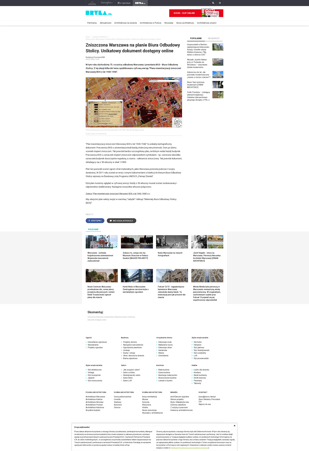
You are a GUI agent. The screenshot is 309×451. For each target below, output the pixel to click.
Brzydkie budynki (93, 410)
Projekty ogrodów (95, 347)
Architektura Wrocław (94, 402)
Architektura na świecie (125, 23)
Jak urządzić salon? (131, 370)
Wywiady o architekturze (152, 413)
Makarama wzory (165, 345)
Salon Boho (128, 378)
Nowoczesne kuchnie (167, 378)
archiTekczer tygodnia (179, 397)
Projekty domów (130, 342)
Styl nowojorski (94, 375)
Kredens (197, 372)
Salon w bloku (129, 372)
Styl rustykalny (200, 353)
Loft (195, 355)
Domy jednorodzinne (122, 397)
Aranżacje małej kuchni (167, 375)
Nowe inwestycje (149, 410)
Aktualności (105, 23)
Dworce (117, 407)
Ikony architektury (185, 23)
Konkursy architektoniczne (181, 410)
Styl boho (198, 342)
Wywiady (168, 23)
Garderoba (162, 350)
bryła (88, 37)
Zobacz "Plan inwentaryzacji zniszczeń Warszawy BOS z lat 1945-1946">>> (118, 194)
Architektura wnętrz (206, 23)
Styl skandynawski (201, 350)
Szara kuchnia (164, 372)
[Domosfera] (107, 3)
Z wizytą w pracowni (179, 407)
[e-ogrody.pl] (124, 3)
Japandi (91, 378)
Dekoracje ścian (165, 342)
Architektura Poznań (94, 405)
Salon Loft (127, 380)
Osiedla (117, 399)
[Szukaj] (213, 3)
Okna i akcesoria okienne (133, 355)
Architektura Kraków (94, 399)
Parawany (198, 380)
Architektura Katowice (95, 407)
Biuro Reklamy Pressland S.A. (209, 400)
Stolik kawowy (200, 378)
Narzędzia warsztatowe (133, 345)
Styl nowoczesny (95, 380)
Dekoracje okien (165, 347)
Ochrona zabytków (178, 405)
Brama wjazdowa (130, 358)
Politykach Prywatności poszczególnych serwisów (189, 448)
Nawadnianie (93, 345)
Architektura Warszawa (95, 397)
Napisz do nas (205, 404)
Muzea (145, 399)
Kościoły (145, 402)
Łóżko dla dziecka (201, 370)
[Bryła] (140, 3)
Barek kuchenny (200, 375)
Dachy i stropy (129, 353)
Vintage (91, 372)
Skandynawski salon (131, 375)
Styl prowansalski (201, 358)
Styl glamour (199, 347)
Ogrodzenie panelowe (132, 347)
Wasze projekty (177, 399)
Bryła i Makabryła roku (179, 402)
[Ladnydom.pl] (92, 3)
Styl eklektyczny (95, 370)
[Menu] (220, 3)
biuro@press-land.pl (207, 397)
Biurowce (118, 405)
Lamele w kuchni (165, 380)
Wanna (161, 353)
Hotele (145, 407)
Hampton (197, 345)
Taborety (197, 383)
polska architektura (100, 37)
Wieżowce (146, 405)
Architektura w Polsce (150, 23)
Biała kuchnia (163, 370)
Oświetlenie (163, 355)
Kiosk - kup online (184, 13)
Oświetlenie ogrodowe (97, 342)
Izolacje (126, 350)
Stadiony (117, 402)
